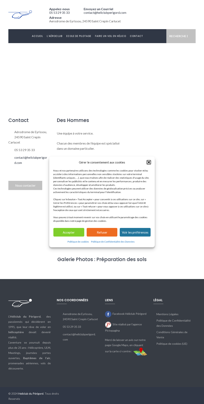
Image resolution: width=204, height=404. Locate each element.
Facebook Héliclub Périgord (129, 313)
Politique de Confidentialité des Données (113, 241)
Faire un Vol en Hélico (110, 36)
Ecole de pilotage (78, 36)
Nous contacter (25, 185)
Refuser (102, 232)
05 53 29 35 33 (59, 12)
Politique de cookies (78, 241)
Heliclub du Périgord (30, 393)
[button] (149, 162)
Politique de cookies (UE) (171, 343)
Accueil (37, 36)
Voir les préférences (135, 232)
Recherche (177, 36)
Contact (136, 36)
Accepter (69, 232)
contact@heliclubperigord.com (105, 12)
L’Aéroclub (55, 36)
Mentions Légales (167, 314)
